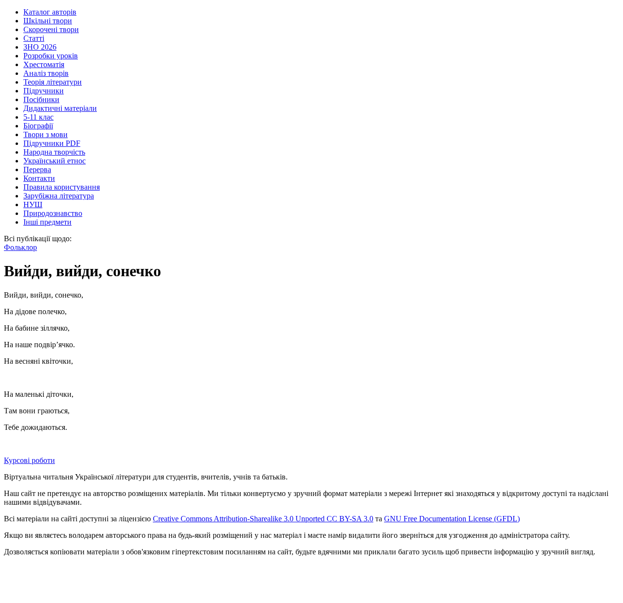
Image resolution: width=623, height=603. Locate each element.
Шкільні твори (47, 21)
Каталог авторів (49, 12)
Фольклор (20, 247)
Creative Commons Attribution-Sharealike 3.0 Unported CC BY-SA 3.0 (263, 518)
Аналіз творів (46, 73)
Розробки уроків (50, 56)
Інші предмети (47, 222)
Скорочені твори (51, 29)
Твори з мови (45, 134)
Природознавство (52, 213)
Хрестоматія (43, 64)
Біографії (38, 126)
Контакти (39, 178)
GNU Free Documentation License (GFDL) (452, 518)
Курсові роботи (29, 460)
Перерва (37, 169)
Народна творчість (54, 152)
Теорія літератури (52, 82)
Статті (33, 38)
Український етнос (54, 161)
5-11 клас (38, 117)
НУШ (32, 204)
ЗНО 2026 (39, 47)
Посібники (41, 99)
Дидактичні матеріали (60, 108)
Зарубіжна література (58, 196)
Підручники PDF (51, 143)
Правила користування (61, 187)
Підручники (43, 91)
